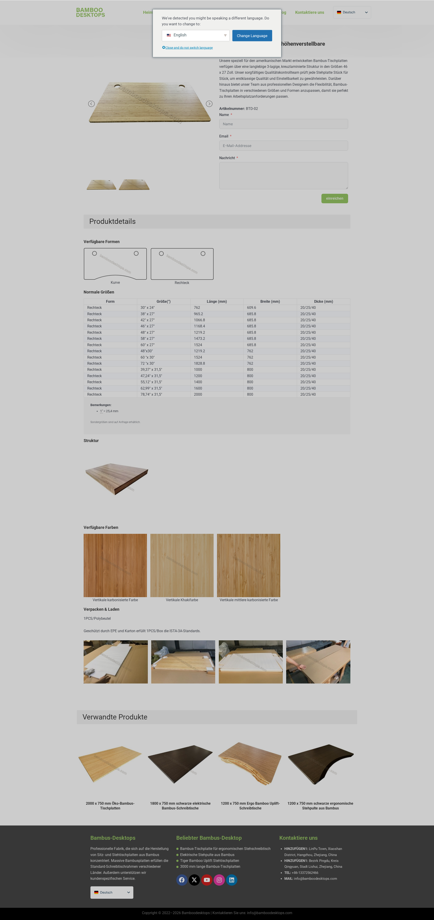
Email (223, 136)
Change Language (252, 35)
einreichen (334, 198)
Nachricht (227, 158)
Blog (282, 12)
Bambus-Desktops (112, 838)
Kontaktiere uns (309, 12)
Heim (148, 12)
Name (224, 115)
